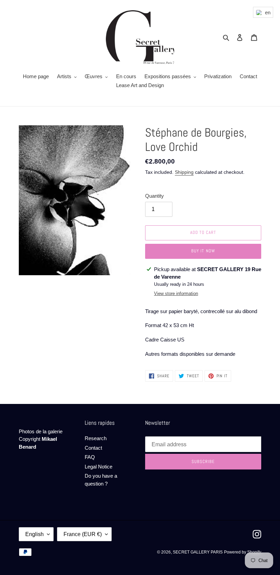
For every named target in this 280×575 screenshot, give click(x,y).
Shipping (184, 172)
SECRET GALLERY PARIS (198, 552)
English (34, 534)
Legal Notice (98, 466)
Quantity (154, 196)
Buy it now (203, 251)
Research (96, 438)
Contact (93, 448)
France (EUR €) (83, 534)
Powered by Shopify (242, 552)
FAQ (90, 457)
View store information (176, 293)
